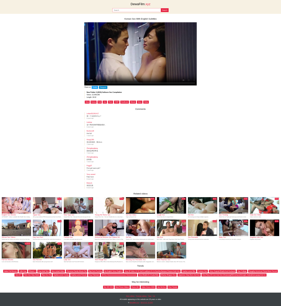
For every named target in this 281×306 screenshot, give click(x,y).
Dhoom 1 (32, 271)
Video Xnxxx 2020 (148, 287)
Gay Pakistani (94, 275)
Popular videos (141, 296)
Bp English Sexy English (113, 271)
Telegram (103, 87)
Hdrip (146, 102)
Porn (110, 102)
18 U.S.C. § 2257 (147, 302)
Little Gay (23, 271)
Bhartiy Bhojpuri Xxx (168, 275)
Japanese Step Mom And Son (189, 275)
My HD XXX (108, 287)
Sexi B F (18, 275)
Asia (87, 102)
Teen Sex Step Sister (31, 275)
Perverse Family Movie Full (76, 271)
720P (117, 102)
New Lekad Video (57, 271)
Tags (149, 296)
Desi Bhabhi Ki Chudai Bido (149, 275)
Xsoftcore (124, 102)
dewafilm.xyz (134, 302)
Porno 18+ (135, 287)
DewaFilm (140, 4)
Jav (105, 102)
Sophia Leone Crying (61, 275)
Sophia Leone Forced (78, 275)
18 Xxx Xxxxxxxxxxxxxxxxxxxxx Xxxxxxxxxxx (119, 275)
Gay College (242, 271)
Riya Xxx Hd (46, 275)
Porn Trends (172, 287)
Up (154, 296)
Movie (133, 102)
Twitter (95, 87)
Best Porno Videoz (122, 287)
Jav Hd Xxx (161, 287)
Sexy (139, 102)
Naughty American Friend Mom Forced (263, 271)
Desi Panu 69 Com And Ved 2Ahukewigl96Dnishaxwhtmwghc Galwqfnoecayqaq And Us (234, 275)
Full (99, 102)
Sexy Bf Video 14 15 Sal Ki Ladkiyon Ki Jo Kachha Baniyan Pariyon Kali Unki (152, 271)
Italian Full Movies (10, 271)
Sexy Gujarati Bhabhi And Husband (222, 271)
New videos (130, 296)
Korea (93, 102)
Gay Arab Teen (43, 271)
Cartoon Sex (202, 271)
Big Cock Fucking (95, 271)
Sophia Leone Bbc (188, 271)
